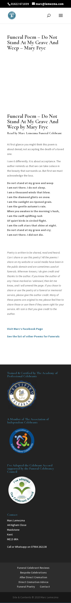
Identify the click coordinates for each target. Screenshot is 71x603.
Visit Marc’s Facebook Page (25, 329)
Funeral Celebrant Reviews (33, 568)
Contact (45, 586)
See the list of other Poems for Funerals (33, 336)
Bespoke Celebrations (33, 572)
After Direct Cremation (33, 577)
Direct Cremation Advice (33, 582)
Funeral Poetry (26, 586)
